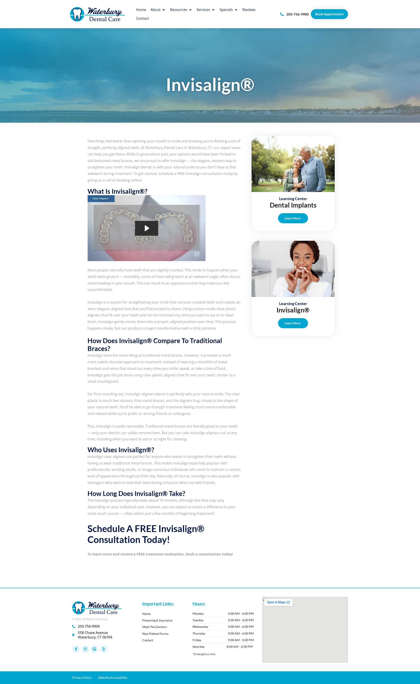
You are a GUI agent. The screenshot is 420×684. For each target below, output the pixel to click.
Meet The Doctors (154, 627)
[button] (158, 9)
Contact (147, 640)
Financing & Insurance (157, 620)
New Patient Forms (155, 633)
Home (146, 614)
